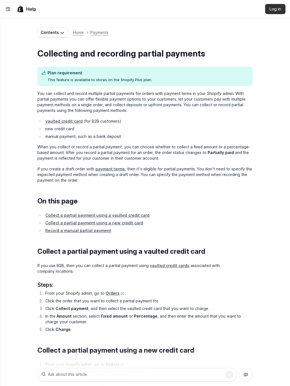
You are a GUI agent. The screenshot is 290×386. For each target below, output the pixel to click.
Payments (99, 32)
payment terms (110, 168)
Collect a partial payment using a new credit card (94, 222)
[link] (26, 9)
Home (78, 32)
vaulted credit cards (169, 265)
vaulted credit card (64, 121)
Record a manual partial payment (78, 230)
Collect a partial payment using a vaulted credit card (97, 215)
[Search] (229, 375)
